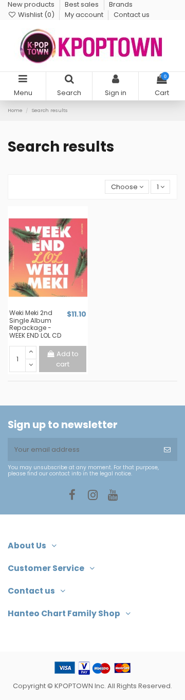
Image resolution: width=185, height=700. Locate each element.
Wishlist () (36, 15)
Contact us (132, 15)
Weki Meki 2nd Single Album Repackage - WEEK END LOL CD (35, 324)
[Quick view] (54, 305)
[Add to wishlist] (41, 305)
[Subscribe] (167, 450)
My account (85, 15)
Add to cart (67, 359)
